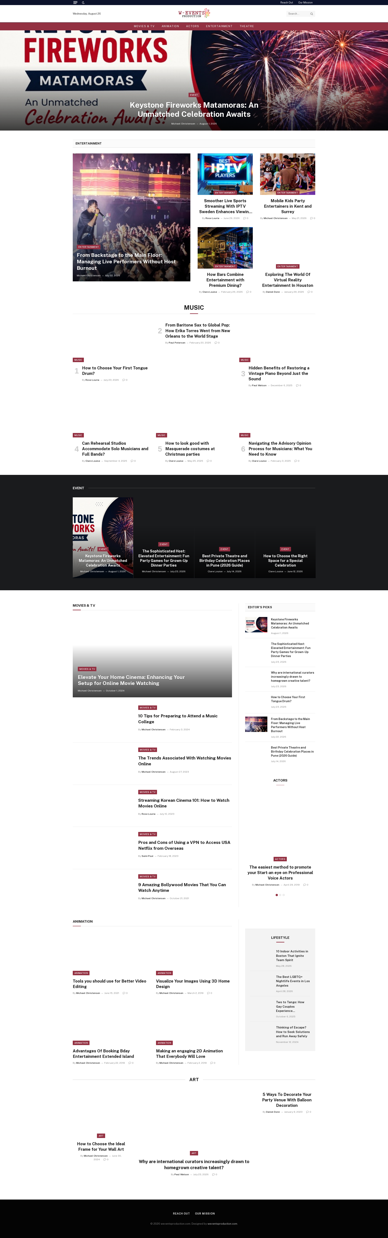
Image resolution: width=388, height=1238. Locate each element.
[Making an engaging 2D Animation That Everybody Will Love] (194, 1023)
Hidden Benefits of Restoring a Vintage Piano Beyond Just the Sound (279, 373)
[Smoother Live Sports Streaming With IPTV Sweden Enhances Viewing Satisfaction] (225, 174)
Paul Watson (259, 385)
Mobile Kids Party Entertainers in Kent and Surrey (288, 206)
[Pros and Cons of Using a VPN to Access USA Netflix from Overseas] (103, 848)
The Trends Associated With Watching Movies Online (184, 760)
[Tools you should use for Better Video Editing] (111, 953)
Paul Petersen (177, 342)
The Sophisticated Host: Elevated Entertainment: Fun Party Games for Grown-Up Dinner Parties (163, 558)
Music (78, 360)
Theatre (247, 26)
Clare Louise (209, 291)
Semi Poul (147, 856)
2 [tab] (280, 895)
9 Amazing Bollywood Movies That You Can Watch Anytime (182, 887)
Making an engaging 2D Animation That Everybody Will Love (189, 1054)
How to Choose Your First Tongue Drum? (115, 371)
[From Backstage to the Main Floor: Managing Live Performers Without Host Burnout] (131, 217)
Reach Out (286, 2)
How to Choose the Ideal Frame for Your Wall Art (101, 1146)
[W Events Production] (194, 13)
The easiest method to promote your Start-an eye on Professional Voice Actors (280, 873)
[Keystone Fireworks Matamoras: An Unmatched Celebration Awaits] (194, 80)
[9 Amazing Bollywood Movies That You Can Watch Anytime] (103, 890)
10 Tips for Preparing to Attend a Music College (178, 718)
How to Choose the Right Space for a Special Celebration (286, 560)
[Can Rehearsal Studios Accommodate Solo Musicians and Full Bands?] (111, 416)
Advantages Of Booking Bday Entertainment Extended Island (103, 1054)
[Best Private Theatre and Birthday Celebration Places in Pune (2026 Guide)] (224, 537)
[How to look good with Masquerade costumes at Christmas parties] (194, 416)
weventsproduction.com (222, 1223)
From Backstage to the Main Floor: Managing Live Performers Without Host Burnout (126, 261)
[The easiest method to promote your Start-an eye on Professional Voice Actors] (280, 826)
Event (194, 95)
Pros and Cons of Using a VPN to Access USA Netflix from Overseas (184, 845)
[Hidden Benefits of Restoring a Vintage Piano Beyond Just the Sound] (277, 340)
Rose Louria (212, 218)
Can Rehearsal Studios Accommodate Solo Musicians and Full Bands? (115, 449)
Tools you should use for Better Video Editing (109, 984)
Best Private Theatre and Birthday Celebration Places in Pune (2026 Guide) (224, 560)
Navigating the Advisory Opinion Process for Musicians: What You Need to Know (280, 449)
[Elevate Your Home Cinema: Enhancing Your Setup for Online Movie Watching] (152, 656)
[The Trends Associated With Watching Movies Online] (103, 764)
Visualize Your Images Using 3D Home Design (193, 984)
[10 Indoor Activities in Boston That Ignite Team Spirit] (261, 958)
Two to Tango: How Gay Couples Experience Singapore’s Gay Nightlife (290, 1006)
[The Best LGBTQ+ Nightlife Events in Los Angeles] (261, 983)
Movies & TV (144, 26)
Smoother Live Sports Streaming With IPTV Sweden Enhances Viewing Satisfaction (225, 206)
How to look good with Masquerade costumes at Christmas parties (190, 449)
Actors (192, 26)
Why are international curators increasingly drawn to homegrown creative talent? (292, 676)
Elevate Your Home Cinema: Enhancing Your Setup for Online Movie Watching (131, 680)
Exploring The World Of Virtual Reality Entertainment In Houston (287, 280)
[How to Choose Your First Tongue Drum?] (111, 340)
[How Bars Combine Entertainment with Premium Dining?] (225, 248)
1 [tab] (276, 895)
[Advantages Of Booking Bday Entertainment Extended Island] (111, 1023)
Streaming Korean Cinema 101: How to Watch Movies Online (183, 803)
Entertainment (219, 26)
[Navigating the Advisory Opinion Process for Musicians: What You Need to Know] (277, 416)
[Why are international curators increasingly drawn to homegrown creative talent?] (256, 678)
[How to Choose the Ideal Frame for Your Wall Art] (101, 1113)
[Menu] (75, 2)
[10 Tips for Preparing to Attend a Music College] (103, 721)
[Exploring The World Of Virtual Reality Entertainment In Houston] (287, 248)
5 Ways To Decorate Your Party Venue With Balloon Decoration (287, 1100)
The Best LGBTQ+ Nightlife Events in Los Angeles (293, 981)
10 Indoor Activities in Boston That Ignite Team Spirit (292, 956)
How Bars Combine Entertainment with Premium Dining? (225, 280)
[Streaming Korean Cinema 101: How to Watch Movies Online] (103, 806)
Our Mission (305, 2)
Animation (170, 26)
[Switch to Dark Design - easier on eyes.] (83, 2)
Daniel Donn (273, 291)
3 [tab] (283, 895)
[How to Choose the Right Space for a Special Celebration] (285, 537)
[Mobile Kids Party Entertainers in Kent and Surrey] (287, 174)
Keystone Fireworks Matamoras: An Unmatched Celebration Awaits (194, 109)
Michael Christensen (183, 123)
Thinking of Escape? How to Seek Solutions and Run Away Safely (293, 1032)
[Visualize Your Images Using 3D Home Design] (194, 953)
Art (194, 1153)
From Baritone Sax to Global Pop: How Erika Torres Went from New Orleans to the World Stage (197, 330)
